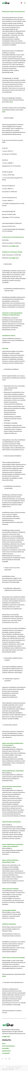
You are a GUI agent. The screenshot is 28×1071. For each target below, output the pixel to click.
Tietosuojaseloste (18, 1066)
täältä (4, 976)
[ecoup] (14, 3)
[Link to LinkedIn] (9, 1058)
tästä (11, 102)
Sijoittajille (5, 1048)
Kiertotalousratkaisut (8, 1046)
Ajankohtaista (6, 1051)
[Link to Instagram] (6, 1058)
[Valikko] (24, 3)
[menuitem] (24, 3)
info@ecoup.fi (6, 1036)
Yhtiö (3, 1043)
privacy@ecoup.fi (14, 246)
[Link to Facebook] (2, 1058)
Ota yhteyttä (5, 1053)
